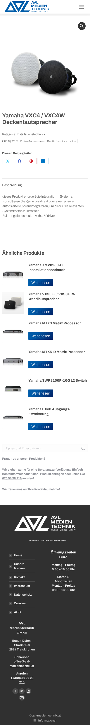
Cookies (20, 603)
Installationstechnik (30, 134)
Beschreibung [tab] (12, 185)
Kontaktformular (13, 474)
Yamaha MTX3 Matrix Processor (54, 323)
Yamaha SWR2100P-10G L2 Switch (57, 380)
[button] (82, 26)
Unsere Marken (19, 566)
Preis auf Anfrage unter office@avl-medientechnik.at (48, 141)
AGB (17, 612)
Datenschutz (23, 594)
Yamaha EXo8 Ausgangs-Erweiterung (49, 411)
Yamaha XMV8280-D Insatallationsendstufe (46, 267)
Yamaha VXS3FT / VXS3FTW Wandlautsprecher (51, 296)
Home (18, 555)
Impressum (22, 586)
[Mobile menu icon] (81, 6)
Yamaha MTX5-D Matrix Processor (56, 352)
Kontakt (19, 577)
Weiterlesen (40, 283)
